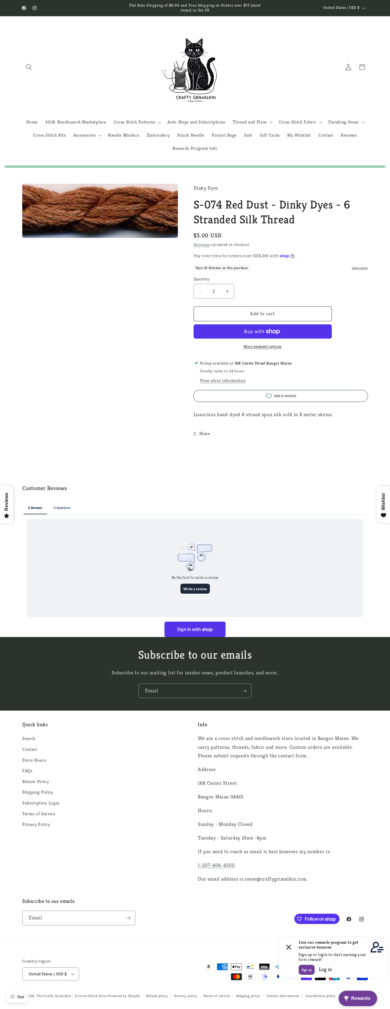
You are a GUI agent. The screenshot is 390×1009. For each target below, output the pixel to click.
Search (28, 738)
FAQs (27, 770)
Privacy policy (185, 996)
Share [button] (204, 433)
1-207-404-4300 (216, 865)
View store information (223, 380)
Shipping (201, 244)
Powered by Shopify (124, 996)
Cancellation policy (320, 996)
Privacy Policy (36, 824)
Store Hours (34, 760)
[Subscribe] (244, 691)
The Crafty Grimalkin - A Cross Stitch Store (72, 996)
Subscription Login (41, 803)
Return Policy (35, 781)
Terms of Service (38, 813)
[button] (29, 67)
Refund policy (157, 996)
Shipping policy (248, 996)
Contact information (283, 996)
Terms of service (216, 996)
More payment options (263, 346)
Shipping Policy (37, 792)
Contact (29, 749)
